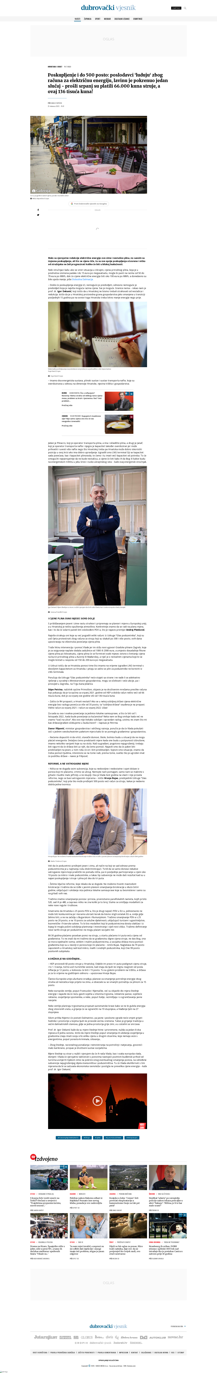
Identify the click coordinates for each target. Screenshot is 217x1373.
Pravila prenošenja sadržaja (62, 1352)
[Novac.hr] (175, 1337)
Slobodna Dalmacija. (82, 279)
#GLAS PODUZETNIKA (113, 1138)
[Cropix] (81, 1342)
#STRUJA (87, 1138)
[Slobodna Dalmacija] (65, 1337)
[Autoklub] (157, 1337)
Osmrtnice (137, 18)
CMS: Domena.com (129, 1365)
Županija (87, 18)
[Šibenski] (136, 1342)
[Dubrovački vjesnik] (101, 1342)
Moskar (107, 18)
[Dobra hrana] (129, 1337)
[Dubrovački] (108, 8)
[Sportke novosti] (76, 1337)
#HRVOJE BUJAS (131, 1138)
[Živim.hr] (99, 1337)
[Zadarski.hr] (120, 1342)
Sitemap (180, 1352)
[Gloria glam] (117, 1337)
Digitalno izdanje (122, 18)
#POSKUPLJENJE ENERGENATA (68, 1138)
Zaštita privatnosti (86, 1352)
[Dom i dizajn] (144, 1337)
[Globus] (87, 1337)
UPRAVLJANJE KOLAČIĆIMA (108, 1360)
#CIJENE (97, 1138)
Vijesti (77, 18)
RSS (172, 1352)
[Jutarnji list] (45, 1337)
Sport (97, 18)
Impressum (123, 1352)
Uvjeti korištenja (40, 1352)
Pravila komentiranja (107, 1352)
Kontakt (134, 1352)
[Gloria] (109, 1337)
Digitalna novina (161, 1352)
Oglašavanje (146, 1352)
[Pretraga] (185, 8)
